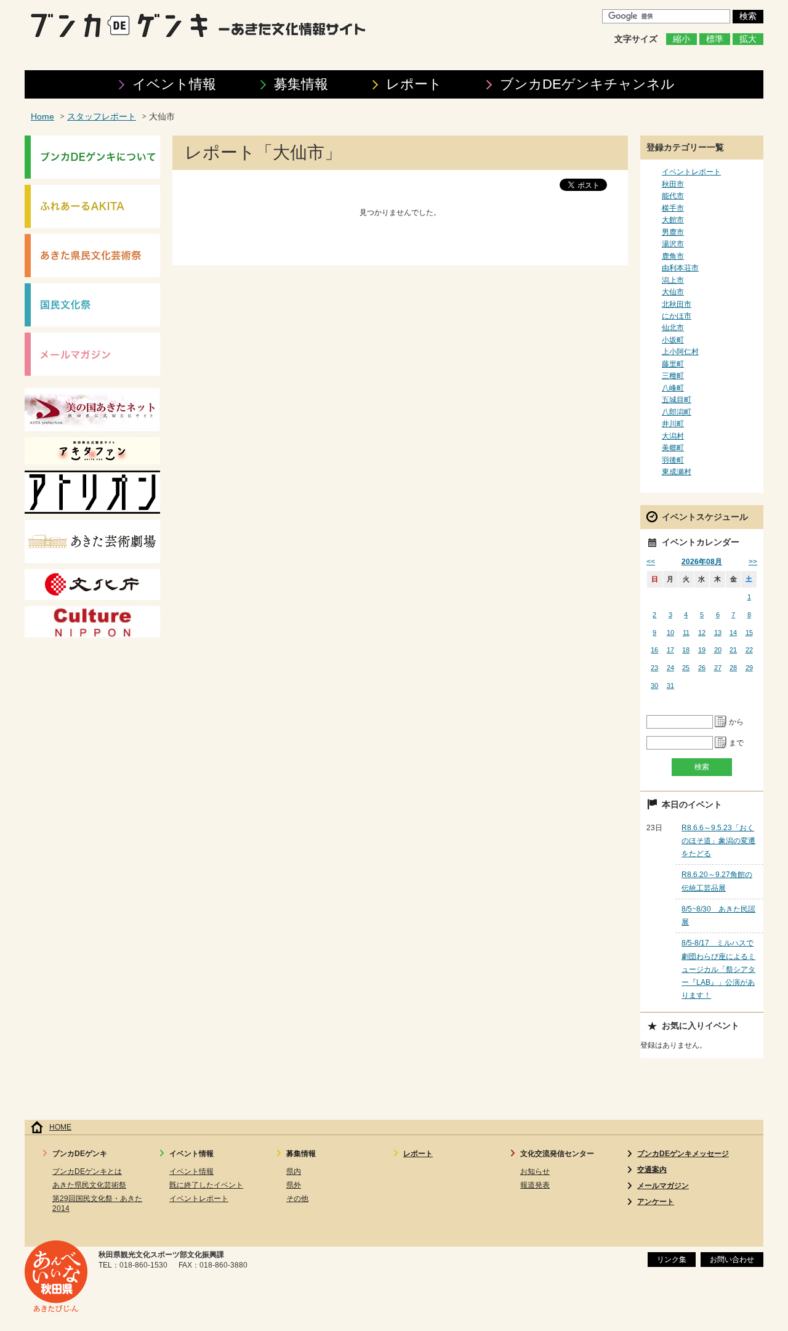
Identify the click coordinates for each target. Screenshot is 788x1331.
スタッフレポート (101, 116)
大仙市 (673, 292)
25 (686, 667)
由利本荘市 (680, 268)
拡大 (748, 39)
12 (702, 632)
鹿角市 (673, 256)
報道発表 (535, 1185)
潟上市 (673, 280)
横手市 (673, 208)
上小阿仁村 (680, 351)
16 (654, 649)
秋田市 (673, 184)
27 (718, 667)
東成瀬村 (676, 471)
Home (42, 116)
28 (733, 667)
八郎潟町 (676, 412)
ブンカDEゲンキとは (87, 1171)
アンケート (655, 1201)
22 (749, 649)
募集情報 (301, 84)
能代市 (673, 196)
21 (733, 649)
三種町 (673, 375)
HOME (60, 1127)
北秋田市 (676, 304)
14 (733, 632)
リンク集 (671, 1259)
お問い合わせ (732, 1259)
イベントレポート (691, 172)
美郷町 (673, 447)
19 (702, 649)
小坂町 (673, 340)
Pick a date (721, 722)
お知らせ (535, 1171)
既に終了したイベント (206, 1185)
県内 (293, 1171)
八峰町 (673, 388)
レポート (414, 84)
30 (654, 685)
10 (670, 632)
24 (670, 667)
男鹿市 (673, 232)
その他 (297, 1198)
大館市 (673, 220)
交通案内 (652, 1169)
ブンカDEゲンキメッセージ (683, 1153)
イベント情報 (174, 84)
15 (749, 632)
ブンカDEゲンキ (587, 84)
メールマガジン (663, 1185)
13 (718, 632)
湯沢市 (673, 244)
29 (749, 667)
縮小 (681, 39)
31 (670, 685)
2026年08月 (701, 561)
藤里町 (673, 364)
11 (686, 632)
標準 (714, 39)
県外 (293, 1185)
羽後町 (673, 460)
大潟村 (673, 436)
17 (670, 649)
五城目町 (676, 399)
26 (702, 667)
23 (654, 667)
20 (718, 649)
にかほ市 (676, 316)
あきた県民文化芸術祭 (89, 1185)
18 (686, 649)
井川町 (673, 423)
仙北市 (673, 327)
